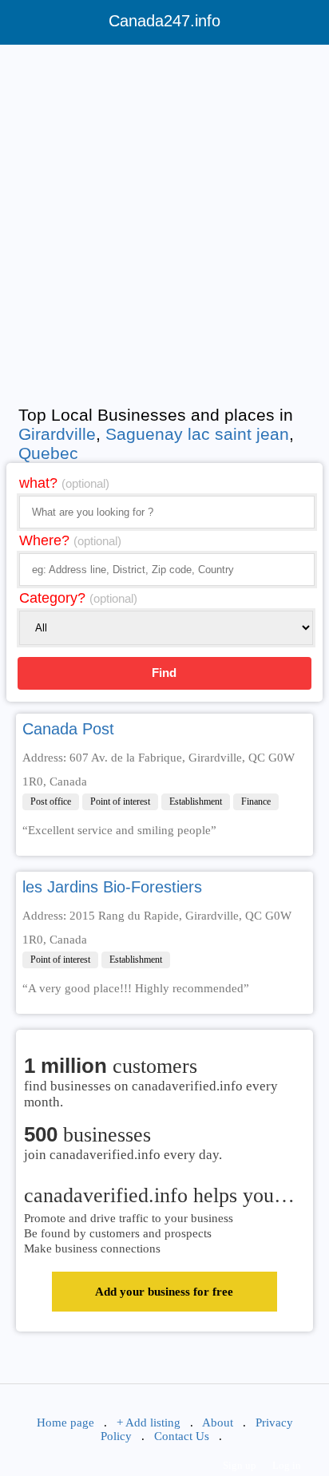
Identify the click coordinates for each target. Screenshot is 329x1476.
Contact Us (181, 1436)
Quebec (48, 453)
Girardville (57, 434)
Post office (50, 801)
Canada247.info (164, 21)
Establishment (195, 801)
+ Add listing (148, 1422)
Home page (65, 1422)
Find (164, 672)
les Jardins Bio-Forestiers (112, 887)
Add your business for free (164, 1291)
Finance (256, 801)
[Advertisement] (164, 221)
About (217, 1422)
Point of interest (120, 801)
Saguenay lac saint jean (197, 434)
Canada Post (68, 729)
